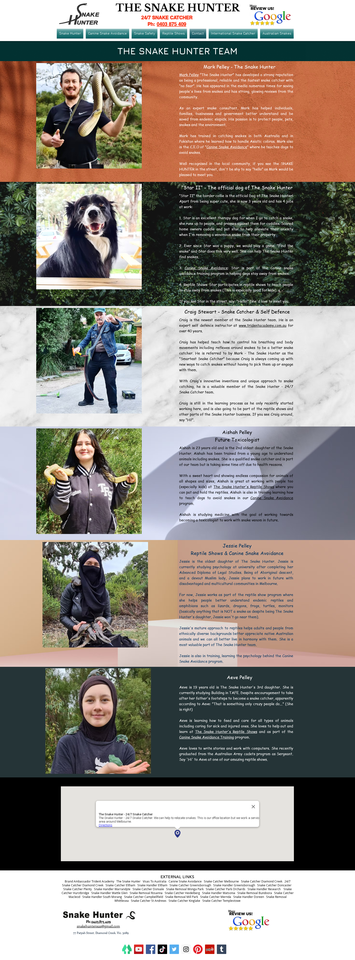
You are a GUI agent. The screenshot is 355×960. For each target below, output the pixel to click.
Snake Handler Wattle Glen (109, 893)
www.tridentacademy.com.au (262, 325)
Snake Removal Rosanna (146, 893)
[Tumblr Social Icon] (221, 949)
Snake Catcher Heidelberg (182, 893)
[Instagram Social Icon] (186, 949)
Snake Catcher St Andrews (148, 901)
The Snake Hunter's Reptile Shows (243, 486)
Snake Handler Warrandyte (112, 889)
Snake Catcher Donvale (148, 889)
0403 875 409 (171, 24)
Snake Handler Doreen (248, 897)
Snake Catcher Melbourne (221, 881)
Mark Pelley (189, 74)
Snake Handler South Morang (102, 897)
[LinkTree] (127, 949)
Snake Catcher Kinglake (184, 901)
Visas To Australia (154, 881)
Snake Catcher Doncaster (274, 885)
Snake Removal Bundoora (254, 893)
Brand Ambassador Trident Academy (89, 881)
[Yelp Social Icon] (209, 949)
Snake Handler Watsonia (218, 893)
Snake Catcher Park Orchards (225, 889)
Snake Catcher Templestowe (221, 901)
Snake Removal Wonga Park (185, 889)
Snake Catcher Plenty (77, 889)
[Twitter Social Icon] (174, 949)
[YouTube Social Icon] (138, 949)
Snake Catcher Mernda (215, 897)
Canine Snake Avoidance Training (206, 737)
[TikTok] (162, 949)
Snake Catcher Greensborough (190, 885)
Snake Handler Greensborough (234, 885)
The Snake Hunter (128, 881)
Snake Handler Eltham (152, 885)
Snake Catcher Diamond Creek (261, 881)
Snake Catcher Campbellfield (143, 897)
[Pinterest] (198, 949)
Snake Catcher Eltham (120, 885)
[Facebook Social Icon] (150, 949)
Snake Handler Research (264, 889)
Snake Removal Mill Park (181, 897)
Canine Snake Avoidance (226, 146)
